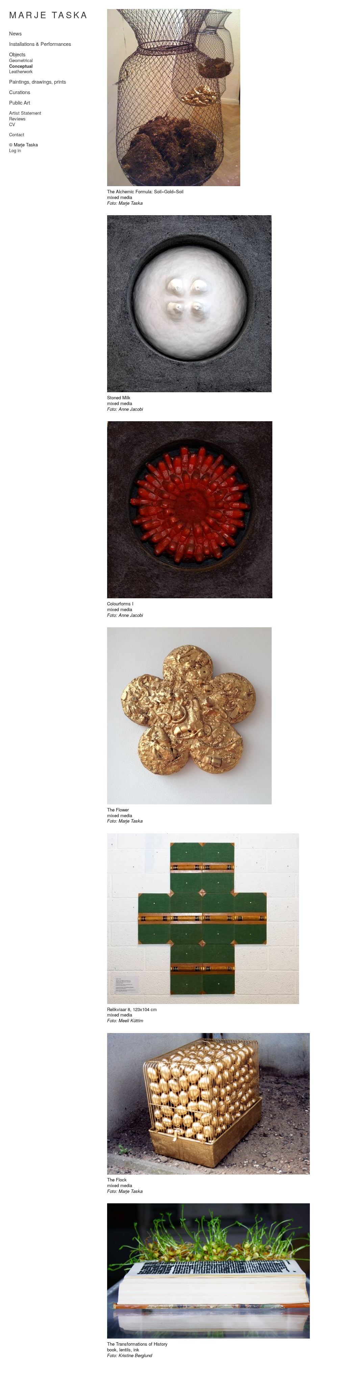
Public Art (19, 102)
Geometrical (21, 60)
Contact (16, 134)
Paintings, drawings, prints (37, 81)
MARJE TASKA (48, 14)
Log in (15, 150)
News (15, 33)
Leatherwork (21, 71)
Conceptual (21, 66)
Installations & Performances (40, 43)
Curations (19, 91)
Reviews (17, 118)
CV (12, 124)
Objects (17, 54)
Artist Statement (25, 113)
